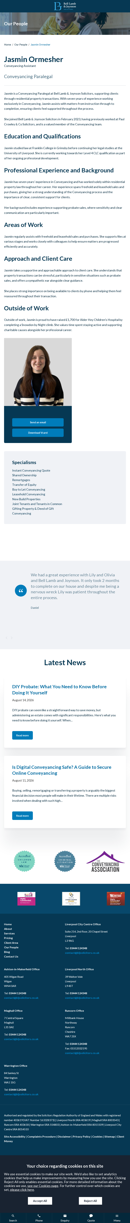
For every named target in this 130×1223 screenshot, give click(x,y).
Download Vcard (38, 432)
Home (7, 44)
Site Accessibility (14, 1136)
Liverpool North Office (79, 969)
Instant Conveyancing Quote (31, 470)
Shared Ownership (24, 475)
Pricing (8, 938)
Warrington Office (15, 1065)
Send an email (38, 422)
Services (9, 933)
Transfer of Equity (24, 484)
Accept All (40, 1201)
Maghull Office (13, 1010)
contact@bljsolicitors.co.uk (82, 952)
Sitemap (109, 1136)
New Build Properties (26, 499)
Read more (22, 735)
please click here (22, 1190)
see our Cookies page (42, 1186)
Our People (20, 44)
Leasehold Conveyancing (28, 494)
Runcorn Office (74, 1010)
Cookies (97, 1136)
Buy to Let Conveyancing (28, 489)
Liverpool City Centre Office (83, 924)
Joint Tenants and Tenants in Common (37, 504)
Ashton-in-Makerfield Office (22, 969)
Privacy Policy (81, 1136)
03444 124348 (78, 948)
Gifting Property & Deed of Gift (33, 508)
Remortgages (21, 480)
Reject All (90, 1201)
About (8, 928)
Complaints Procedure (41, 1136)
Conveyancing (21, 513)
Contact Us (11, 956)
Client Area (11, 942)
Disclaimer (64, 1136)
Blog (7, 951)
